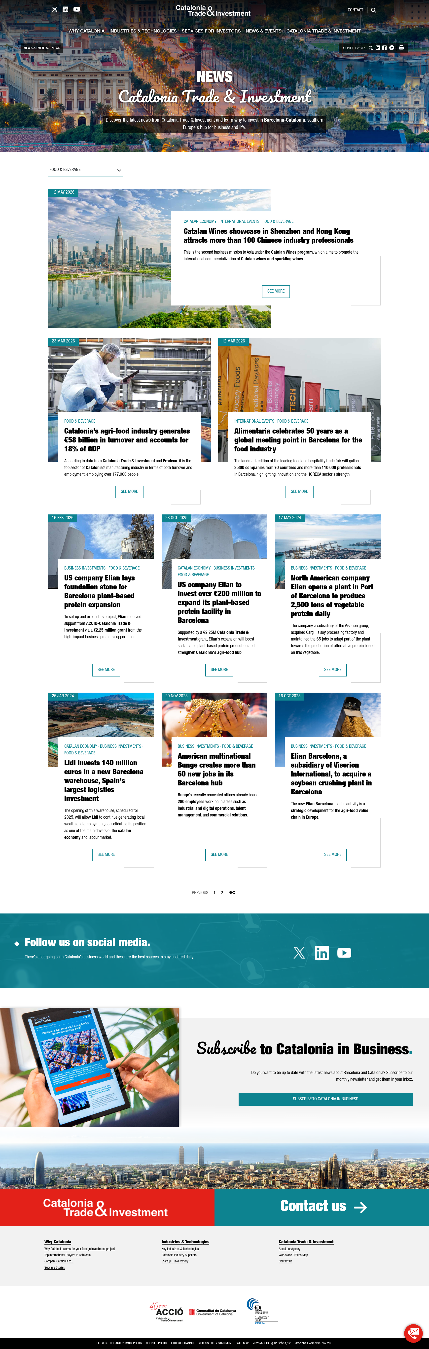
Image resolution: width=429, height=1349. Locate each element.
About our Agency (289, 1249)
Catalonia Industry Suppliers (179, 1255)
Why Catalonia (87, 31)
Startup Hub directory (175, 1261)
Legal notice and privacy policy (119, 1343)
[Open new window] (413, 1333)
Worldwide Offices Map (293, 1255)
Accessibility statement (216, 1343)
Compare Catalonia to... (58, 1261)
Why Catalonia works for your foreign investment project (79, 1249)
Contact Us (285, 1261)
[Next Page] (233, 892)
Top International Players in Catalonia (67, 1255)
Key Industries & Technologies (180, 1249)
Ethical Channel (183, 1343)
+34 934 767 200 (320, 1343)
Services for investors (211, 31)
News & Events (264, 31)
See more (278, 293)
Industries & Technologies (143, 31)
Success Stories (54, 1268)
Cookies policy (156, 1343)
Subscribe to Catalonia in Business (325, 1099)
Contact (355, 10)
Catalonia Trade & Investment (323, 31)
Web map (243, 1343)
